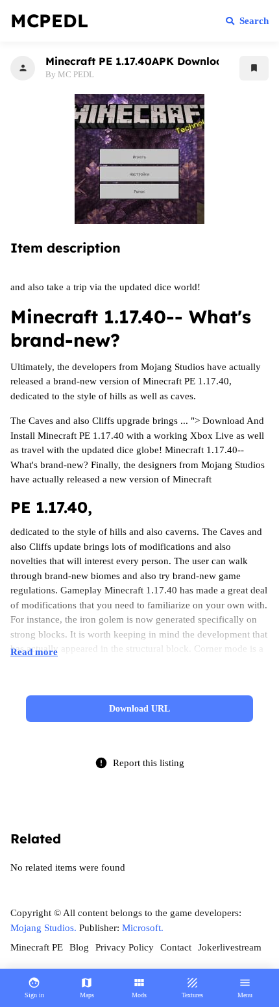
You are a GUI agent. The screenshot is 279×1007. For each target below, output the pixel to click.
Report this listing (139, 762)
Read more (34, 652)
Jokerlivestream (229, 947)
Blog (79, 947)
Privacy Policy (124, 947)
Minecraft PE (36, 947)
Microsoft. (143, 928)
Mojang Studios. (43, 928)
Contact (175, 947)
